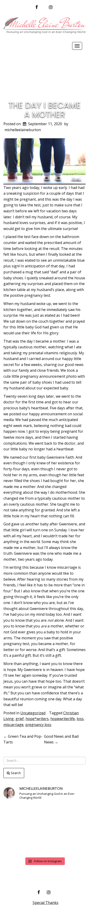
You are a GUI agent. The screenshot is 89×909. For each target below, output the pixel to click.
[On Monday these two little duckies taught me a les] (16, 829)
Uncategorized (32, 712)
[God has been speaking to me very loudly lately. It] (73, 812)
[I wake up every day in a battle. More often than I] (16, 812)
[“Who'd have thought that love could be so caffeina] (16, 846)
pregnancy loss (38, 724)
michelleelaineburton (23, 129)
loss (80, 718)
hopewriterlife (62, 718)
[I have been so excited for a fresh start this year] (44, 829)
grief (20, 718)
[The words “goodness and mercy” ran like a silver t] (44, 846)
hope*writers (37, 718)
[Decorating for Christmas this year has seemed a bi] (73, 829)
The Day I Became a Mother (44, 109)
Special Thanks (45, 902)
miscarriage (13, 724)
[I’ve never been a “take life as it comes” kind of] (44, 812)
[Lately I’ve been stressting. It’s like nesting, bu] (73, 846)
